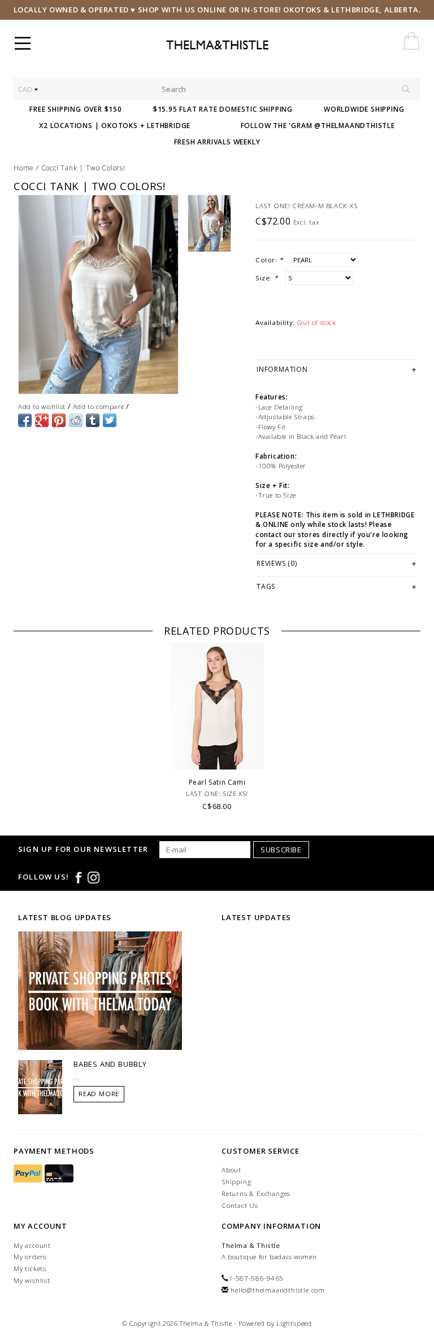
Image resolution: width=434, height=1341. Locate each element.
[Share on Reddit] (76, 420)
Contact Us (240, 1205)
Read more (99, 1093)
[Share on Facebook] (25, 420)
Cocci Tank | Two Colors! (83, 168)
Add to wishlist (42, 406)
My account (32, 1245)
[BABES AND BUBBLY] (40, 1086)
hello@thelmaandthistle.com (278, 1290)
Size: (266, 278)
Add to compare (98, 406)
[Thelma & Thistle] (244, 45)
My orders (30, 1256)
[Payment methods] (29, 1173)
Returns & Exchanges (256, 1193)
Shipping (236, 1181)
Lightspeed (294, 1323)
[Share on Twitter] (109, 420)
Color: (269, 260)
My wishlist (32, 1280)
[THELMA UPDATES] (100, 989)
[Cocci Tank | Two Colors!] (98, 294)
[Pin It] (59, 420)
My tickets (30, 1268)
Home (24, 168)
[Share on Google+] (42, 420)
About (231, 1170)
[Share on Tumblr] (92, 420)
